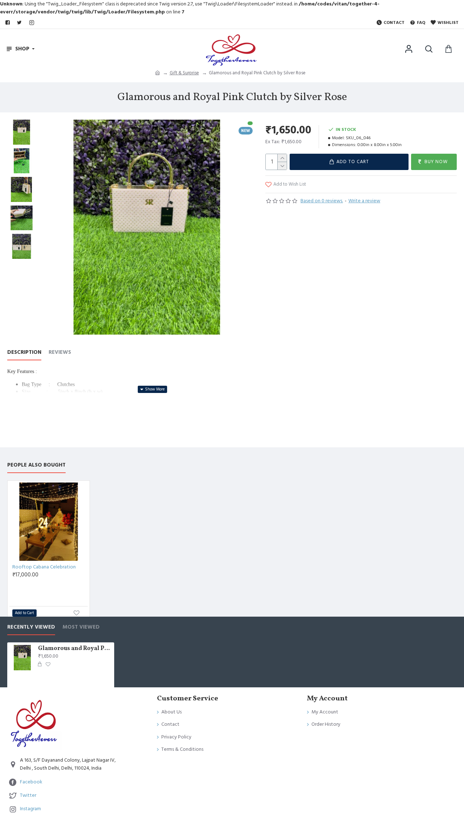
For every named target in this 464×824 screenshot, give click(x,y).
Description (24, 352)
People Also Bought (36, 465)
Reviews (60, 352)
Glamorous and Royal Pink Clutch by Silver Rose (75, 649)
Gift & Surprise (184, 73)
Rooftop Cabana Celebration (44, 567)
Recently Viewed (31, 627)
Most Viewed (81, 627)
